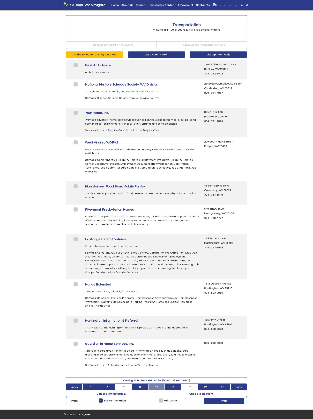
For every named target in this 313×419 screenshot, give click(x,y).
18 (172, 387)
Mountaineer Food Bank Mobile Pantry (115, 186)
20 (205, 387)
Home (115, 5)
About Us (127, 5)
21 (222, 387)
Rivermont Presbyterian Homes (109, 209)
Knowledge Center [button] (162, 5)
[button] (226, 5)
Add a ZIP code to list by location (95, 54)
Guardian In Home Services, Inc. (109, 343)
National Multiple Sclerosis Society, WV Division (121, 84)
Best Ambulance (98, 65)
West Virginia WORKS (102, 142)
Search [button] (140, 5)
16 (140, 387)
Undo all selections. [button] (201, 393)
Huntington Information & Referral (111, 320)
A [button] (244, 5)
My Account (185, 5)
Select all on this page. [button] (111, 393)
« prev (74, 387)
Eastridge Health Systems (105, 239)
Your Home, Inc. (97, 112)
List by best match (156, 54)
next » (239, 387)
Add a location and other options (203, 45)
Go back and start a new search (113, 45)
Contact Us (203, 5)
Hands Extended (98, 284)
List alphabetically (218, 54)
